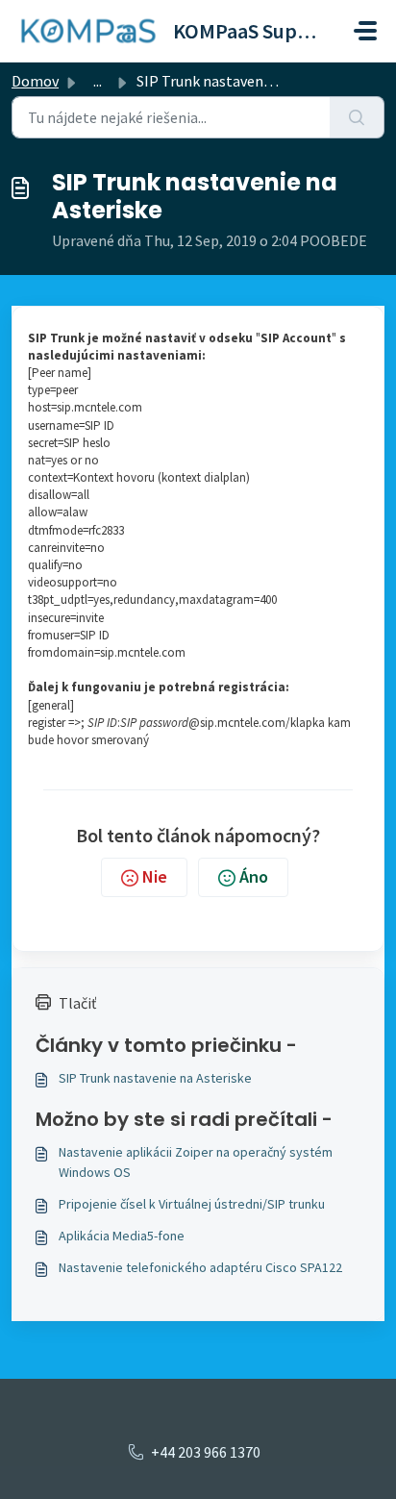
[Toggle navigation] (365, 30)
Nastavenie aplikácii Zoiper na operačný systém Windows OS (196, 1162)
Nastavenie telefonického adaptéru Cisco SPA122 (200, 1267)
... (97, 80)
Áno (253, 876)
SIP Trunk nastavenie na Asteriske (155, 1078)
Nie (154, 876)
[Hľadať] (357, 117)
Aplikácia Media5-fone (122, 1235)
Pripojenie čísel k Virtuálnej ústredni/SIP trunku (192, 1203)
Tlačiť (77, 1002)
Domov (35, 80)
